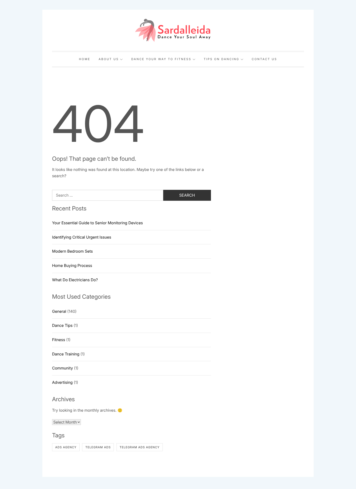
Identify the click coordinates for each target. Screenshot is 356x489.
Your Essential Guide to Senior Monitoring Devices (97, 222)
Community (62, 368)
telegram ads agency (140, 447)
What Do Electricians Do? (75, 279)
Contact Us (264, 59)
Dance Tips (62, 325)
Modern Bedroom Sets (72, 251)
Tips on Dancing (221, 59)
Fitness (58, 339)
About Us (109, 59)
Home (84, 59)
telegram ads (98, 447)
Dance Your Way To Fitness (161, 59)
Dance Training (65, 354)
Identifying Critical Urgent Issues (81, 237)
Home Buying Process (72, 265)
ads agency (66, 447)
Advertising (62, 382)
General (59, 311)
